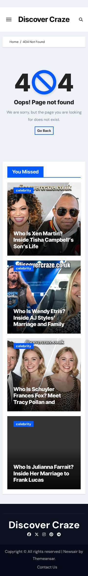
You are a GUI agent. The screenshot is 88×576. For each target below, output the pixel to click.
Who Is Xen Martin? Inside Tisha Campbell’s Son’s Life (43, 240)
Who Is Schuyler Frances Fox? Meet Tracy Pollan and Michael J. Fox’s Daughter (37, 402)
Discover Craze (44, 19)
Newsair (70, 551)
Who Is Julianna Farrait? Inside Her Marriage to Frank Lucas (43, 473)
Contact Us (47, 567)
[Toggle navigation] (9, 19)
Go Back (44, 130)
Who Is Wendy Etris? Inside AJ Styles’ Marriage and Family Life (39, 321)
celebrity (23, 190)
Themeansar (44, 558)
